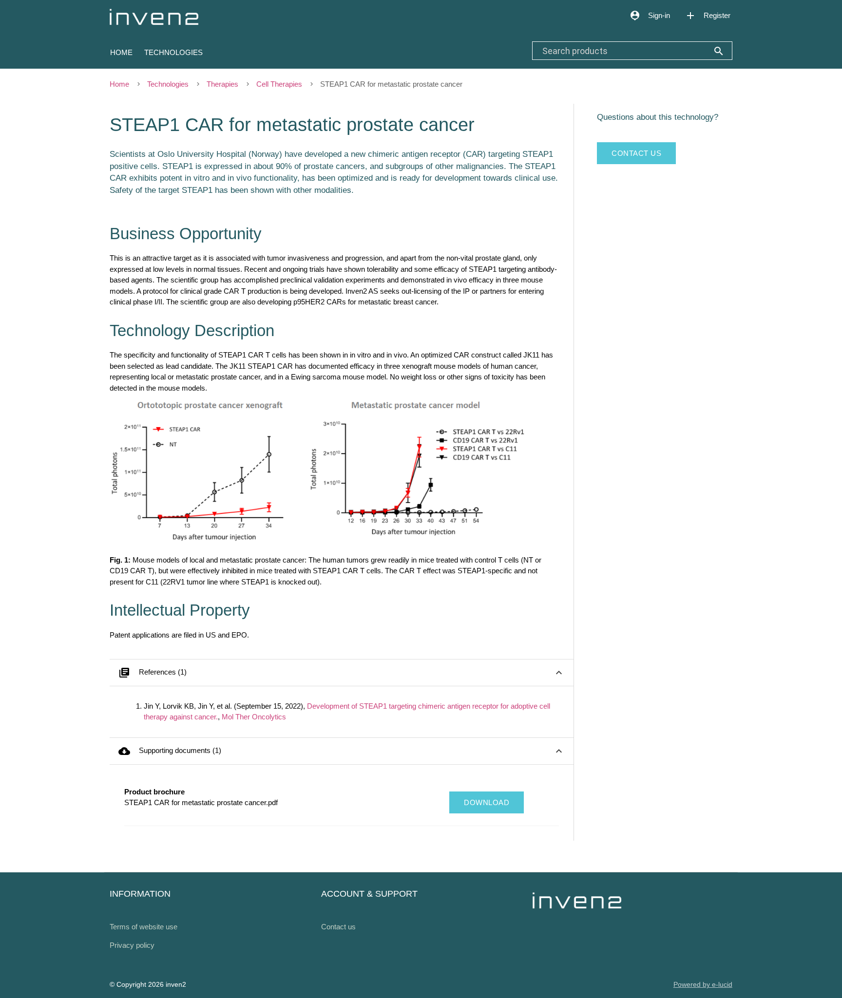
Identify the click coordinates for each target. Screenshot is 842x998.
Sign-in (649, 15)
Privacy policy (132, 945)
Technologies (173, 52)
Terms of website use (143, 927)
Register (707, 15)
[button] (342, 672)
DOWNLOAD (486, 802)
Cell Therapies (279, 84)
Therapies (222, 84)
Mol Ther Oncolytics (254, 717)
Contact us (636, 153)
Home (121, 52)
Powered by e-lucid (702, 984)
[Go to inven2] (151, 15)
